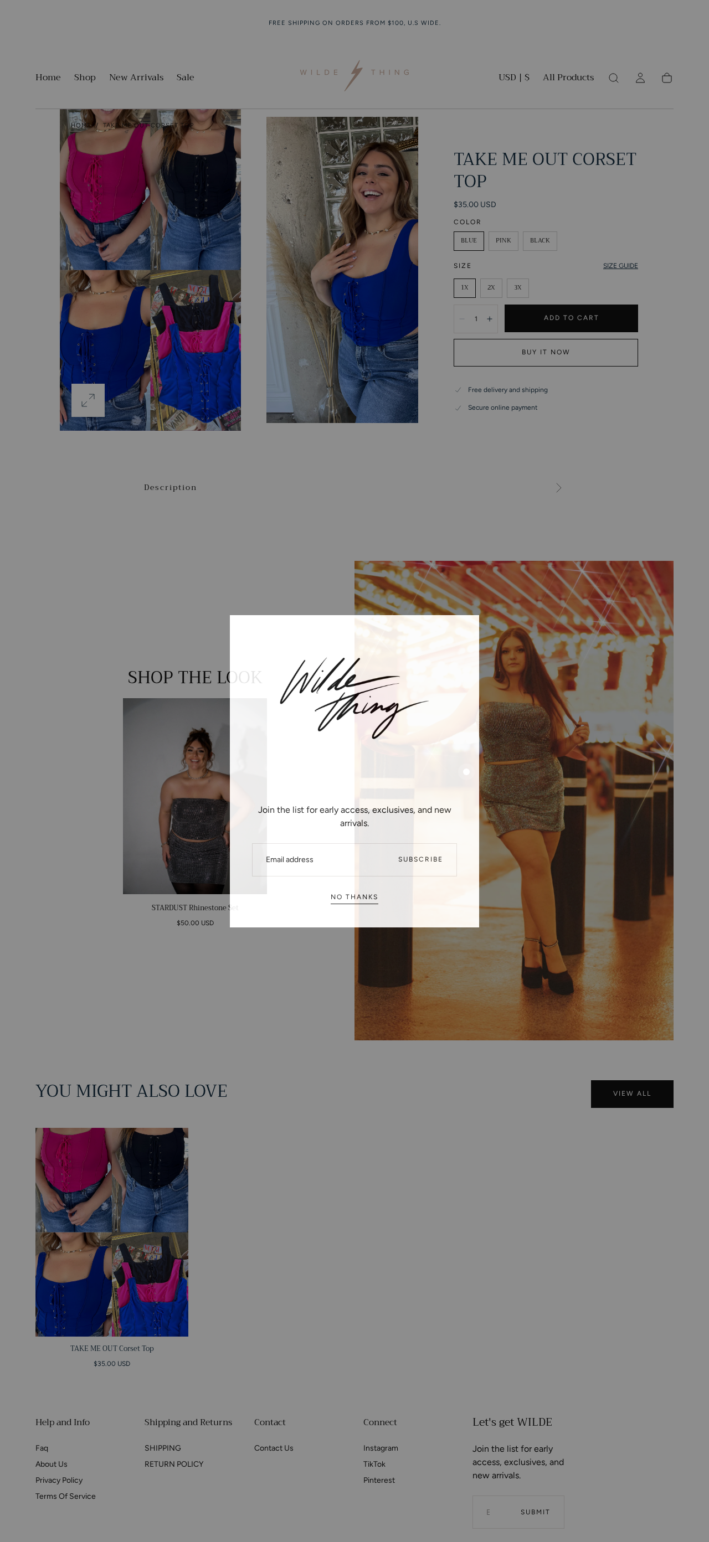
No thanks (354, 897)
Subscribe (420, 859)
